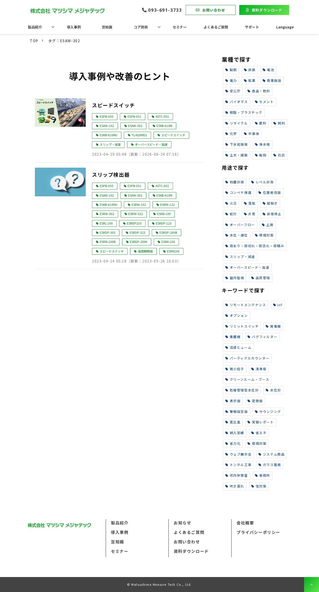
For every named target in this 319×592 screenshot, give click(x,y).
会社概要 (245, 523)
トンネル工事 (241, 464)
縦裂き (272, 203)
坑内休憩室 (239, 475)
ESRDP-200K (138, 241)
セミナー (180, 26)
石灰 (281, 155)
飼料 (281, 123)
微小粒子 (237, 368)
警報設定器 (239, 411)
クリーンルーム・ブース (249, 379)
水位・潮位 (239, 235)
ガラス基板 (272, 464)
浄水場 (264, 144)
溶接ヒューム (241, 347)
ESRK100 (173, 251)
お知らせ (182, 523)
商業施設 (274, 80)
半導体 (253, 133)
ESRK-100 (168, 241)
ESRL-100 (106, 223)
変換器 (257, 400)
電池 (270, 69)
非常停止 (274, 214)
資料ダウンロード (267, 9)
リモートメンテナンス (248, 304)
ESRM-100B (108, 241)
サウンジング (270, 411)
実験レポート (263, 422)
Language (285, 26)
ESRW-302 (107, 214)
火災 (233, 203)
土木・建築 (239, 155)
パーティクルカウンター (250, 358)
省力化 (235, 443)
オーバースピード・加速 (151, 144)
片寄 (251, 214)
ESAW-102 (107, 125)
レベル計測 (265, 182)
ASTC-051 (162, 116)
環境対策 (266, 235)
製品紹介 (35, 26)
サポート (252, 26)
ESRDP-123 (163, 223)
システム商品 (274, 454)
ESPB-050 (106, 116)
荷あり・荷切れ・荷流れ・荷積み (257, 245)
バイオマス (239, 101)
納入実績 (237, 432)
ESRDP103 (134, 223)
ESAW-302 (135, 125)
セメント (266, 101)
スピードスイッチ (113, 105)
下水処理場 (239, 144)
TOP (34, 40)
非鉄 (251, 69)
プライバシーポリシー (258, 532)
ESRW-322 (135, 214)
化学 (233, 133)
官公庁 (235, 91)
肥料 (262, 123)
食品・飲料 (261, 91)
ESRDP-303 (107, 232)
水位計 (275, 390)
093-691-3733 (165, 10)
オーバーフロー (242, 224)
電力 (233, 80)
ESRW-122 (167, 204)
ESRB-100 (164, 214)
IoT (280, 304)
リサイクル (239, 123)
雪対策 (261, 486)
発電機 (275, 326)
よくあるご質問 (216, 26)
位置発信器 (272, 192)
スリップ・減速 (110, 144)
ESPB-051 (134, 116)
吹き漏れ (237, 486)
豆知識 (107, 26)
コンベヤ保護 (241, 192)
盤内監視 (237, 277)
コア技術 (141, 26)
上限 (269, 224)
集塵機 (235, 336)
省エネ (261, 432)
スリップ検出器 (111, 174)
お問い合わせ (213, 9)
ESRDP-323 (137, 232)
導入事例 (74, 26)
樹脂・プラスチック (246, 112)
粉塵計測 (237, 182)
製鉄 (233, 69)
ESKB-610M (164, 125)
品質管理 (263, 277)
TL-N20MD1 (139, 135)
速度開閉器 (145, 251)
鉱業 (251, 80)
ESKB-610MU (108, 135)
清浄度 (261, 368)
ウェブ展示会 (241, 454)
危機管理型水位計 (244, 390)
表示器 (235, 400)
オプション (239, 315)
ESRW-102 (139, 204)
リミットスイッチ (244, 326)
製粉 (262, 155)
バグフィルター (264, 336)
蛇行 (233, 214)
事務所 (264, 475)
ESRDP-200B (168, 232)
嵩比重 (235, 422)
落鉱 (251, 203)
